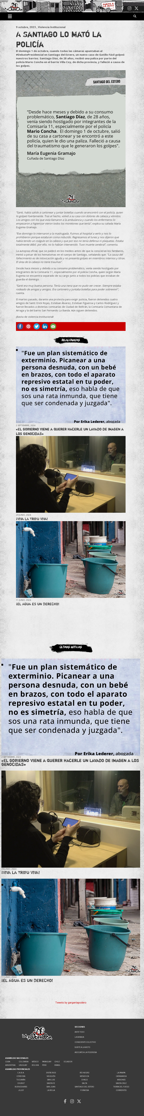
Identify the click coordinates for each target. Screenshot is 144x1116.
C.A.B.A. (20, 1073)
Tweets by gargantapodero (70, 1002)
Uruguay (23, 1065)
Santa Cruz (121, 1083)
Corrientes (121, 1090)
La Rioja (51, 1090)
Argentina (10, 1065)
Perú (44, 1065)
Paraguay (46, 1062)
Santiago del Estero (84, 1087)
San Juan (51, 1087)
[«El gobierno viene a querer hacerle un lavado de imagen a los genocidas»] (71, 384)
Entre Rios (51, 1073)
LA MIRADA (79, 1037)
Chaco (84, 1080)
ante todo (79, 1032)
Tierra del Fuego (121, 1087)
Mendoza (84, 1076)
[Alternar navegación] (10, 16)
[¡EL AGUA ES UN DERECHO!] (71, 559)
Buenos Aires (21, 1087)
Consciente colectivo (85, 1042)
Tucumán (21, 1080)
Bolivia (35, 1065)
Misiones (121, 1080)
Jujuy (21, 1090)
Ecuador (68, 1062)
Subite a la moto (82, 1047)
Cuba (7, 1062)
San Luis (51, 1080)
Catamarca (121, 1076)
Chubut (21, 1083)
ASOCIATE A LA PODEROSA (86, 1052)
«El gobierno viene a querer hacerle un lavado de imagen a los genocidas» (70, 762)
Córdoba (21, 1076)
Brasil (57, 1065)
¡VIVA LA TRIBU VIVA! (32, 519)
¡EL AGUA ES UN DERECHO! (37, 604)
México (35, 1062)
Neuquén (51, 1076)
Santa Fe (51, 1083)
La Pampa (121, 1073)
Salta (84, 1083)
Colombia (23, 1062)
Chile (57, 1062)
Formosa (84, 1090)
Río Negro (84, 1073)
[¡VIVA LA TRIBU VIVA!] (71, 474)
